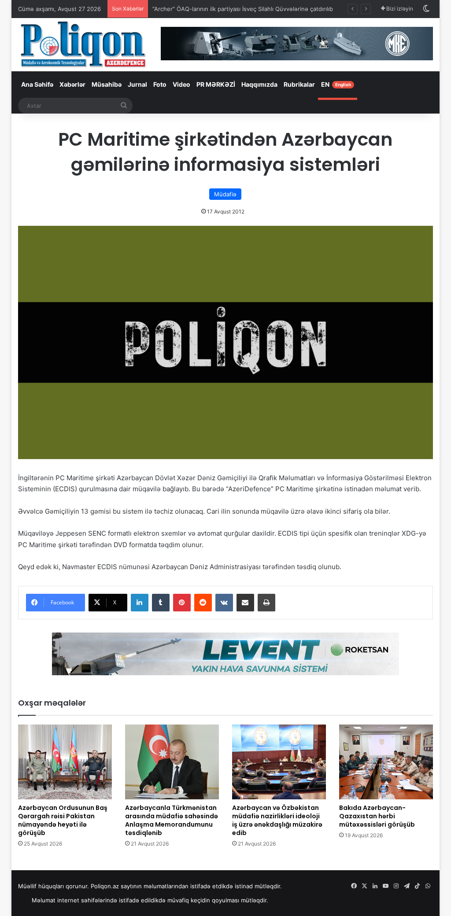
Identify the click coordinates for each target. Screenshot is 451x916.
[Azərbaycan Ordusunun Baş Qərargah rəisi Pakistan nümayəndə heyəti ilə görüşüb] (65, 762)
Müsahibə (107, 84)
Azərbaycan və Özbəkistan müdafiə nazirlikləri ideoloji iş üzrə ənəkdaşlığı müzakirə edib (277, 820)
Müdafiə (225, 194)
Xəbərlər (72, 84)
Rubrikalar (299, 84)
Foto (159, 84)
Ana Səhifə (37, 84)
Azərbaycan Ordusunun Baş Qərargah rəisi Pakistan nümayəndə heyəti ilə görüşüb (62, 820)
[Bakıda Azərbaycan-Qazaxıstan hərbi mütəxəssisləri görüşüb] (386, 762)
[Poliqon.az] (83, 43)
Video (181, 84)
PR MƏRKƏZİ (215, 84)
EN (336, 84)
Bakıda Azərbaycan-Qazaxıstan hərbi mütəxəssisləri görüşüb (377, 816)
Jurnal (137, 84)
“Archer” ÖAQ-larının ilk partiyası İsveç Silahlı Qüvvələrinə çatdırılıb (242, 8)
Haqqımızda (259, 84)
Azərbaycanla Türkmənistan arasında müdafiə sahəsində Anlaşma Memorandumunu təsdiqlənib (171, 820)
